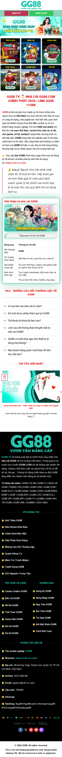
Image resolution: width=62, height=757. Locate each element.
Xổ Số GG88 (11, 633)
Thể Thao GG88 (13, 612)
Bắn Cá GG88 (12, 598)
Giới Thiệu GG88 (13, 520)
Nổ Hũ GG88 (11, 605)
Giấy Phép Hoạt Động (16, 540)
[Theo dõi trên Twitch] (41, 730)
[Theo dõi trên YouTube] (36, 730)
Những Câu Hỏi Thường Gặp (19, 547)
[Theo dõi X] (25, 730)
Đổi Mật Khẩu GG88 (46, 624)
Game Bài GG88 (14, 619)
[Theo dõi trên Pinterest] (31, 730)
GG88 (5, 112)
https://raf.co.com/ (16, 162)
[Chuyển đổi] (5, 306)
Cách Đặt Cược (44, 631)
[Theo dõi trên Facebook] (20, 730)
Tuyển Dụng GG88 (14, 566)
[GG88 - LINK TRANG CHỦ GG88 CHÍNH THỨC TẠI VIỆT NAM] (31, 5)
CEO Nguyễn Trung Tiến (18, 573)
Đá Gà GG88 (11, 626)
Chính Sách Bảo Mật (15, 533)
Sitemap (10, 696)
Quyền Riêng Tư (13, 553)
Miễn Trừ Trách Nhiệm (17, 560)
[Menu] (4, 4)
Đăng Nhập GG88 (45, 598)
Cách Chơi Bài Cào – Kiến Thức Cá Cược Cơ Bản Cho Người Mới (31, 406)
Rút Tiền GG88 (43, 611)
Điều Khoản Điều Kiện (16, 527)
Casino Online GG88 (16, 591)
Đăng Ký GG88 (43, 591)
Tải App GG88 (43, 617)
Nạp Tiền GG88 (44, 604)
